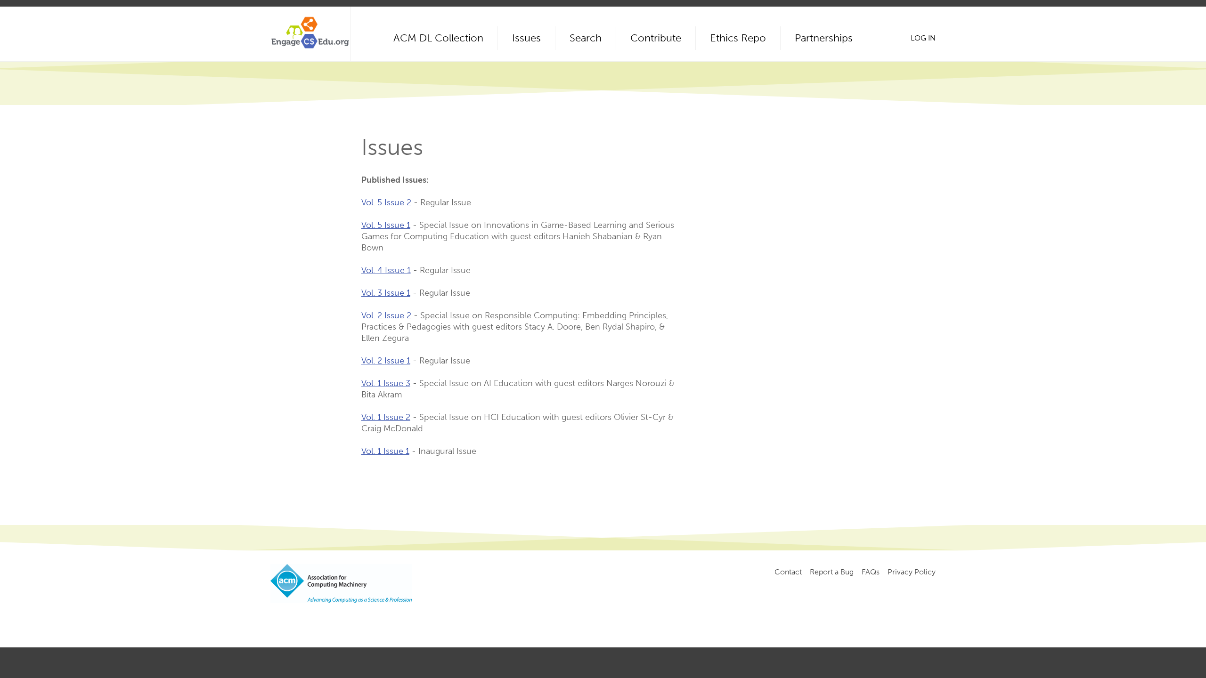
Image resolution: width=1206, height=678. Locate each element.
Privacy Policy (912, 571)
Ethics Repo (738, 38)
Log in (923, 37)
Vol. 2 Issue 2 (386, 315)
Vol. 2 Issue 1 (385, 360)
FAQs (871, 571)
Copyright (429, 619)
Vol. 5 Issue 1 (385, 225)
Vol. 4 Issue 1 (386, 270)
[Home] (310, 34)
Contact (788, 571)
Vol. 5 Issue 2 (386, 202)
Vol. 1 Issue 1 (385, 451)
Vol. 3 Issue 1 (385, 293)
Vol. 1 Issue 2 (385, 417)
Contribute (655, 38)
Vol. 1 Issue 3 (385, 383)
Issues (526, 38)
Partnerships (824, 38)
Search (586, 38)
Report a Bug (832, 571)
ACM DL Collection (438, 38)
